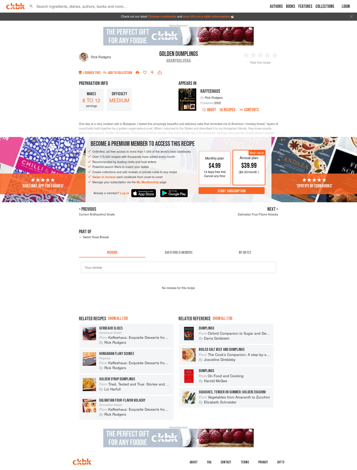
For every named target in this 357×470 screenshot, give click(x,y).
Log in (124, 193)
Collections (324, 6)
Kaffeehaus (210, 91)
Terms (245, 462)
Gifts (280, 462)
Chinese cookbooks (162, 16)
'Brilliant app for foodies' (43, 186)
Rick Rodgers (101, 57)
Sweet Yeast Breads (96, 237)
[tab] (112, 252)
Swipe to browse (104, 177)
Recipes (229, 109)
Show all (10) (118, 318)
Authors (276, 6)
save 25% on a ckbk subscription (206, 16)
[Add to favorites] (145, 72)
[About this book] (187, 90)
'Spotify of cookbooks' (314, 186)
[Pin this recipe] (152, 72)
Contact (226, 462)
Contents (251, 109)
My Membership (148, 182)
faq (209, 462)
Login (346, 6)
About (211, 109)
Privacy (263, 462)
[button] (31, 6)
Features (305, 6)
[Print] (137, 72)
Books (290, 6)
